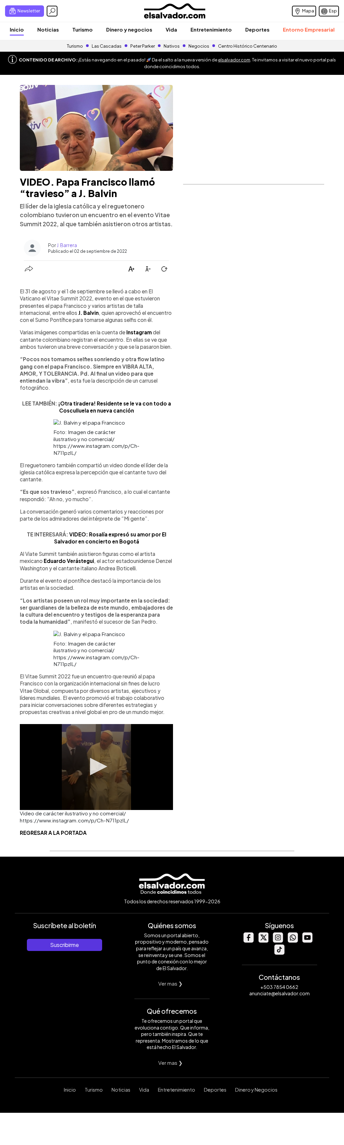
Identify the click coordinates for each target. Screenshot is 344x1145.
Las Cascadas (107, 46)
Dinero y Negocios (256, 1090)
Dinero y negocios (129, 29)
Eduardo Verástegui (69, 561)
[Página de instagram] (277, 941)
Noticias (48, 29)
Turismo (82, 29)
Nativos (172, 46)
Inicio (17, 29)
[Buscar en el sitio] (52, 11)
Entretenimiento (211, 29)
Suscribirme (64, 944)
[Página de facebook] (248, 941)
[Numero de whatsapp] (292, 941)
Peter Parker (143, 46)
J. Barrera (67, 245)
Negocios (198, 46)
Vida (171, 29)
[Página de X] (263, 941)
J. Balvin (88, 312)
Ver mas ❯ (170, 983)
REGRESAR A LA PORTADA (53, 832)
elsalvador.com (234, 59)
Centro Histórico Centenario (247, 46)
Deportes (257, 29)
